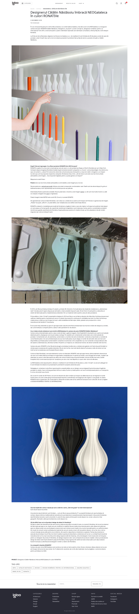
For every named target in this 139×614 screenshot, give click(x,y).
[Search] (116, 3)
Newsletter (55, 601)
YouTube (113, 601)
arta (14, 568)
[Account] (121, 3)
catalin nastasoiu (25, 568)
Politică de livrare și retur (99, 604)
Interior (35, 599)
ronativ (26, 571)
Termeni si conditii (96, 596)
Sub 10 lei (75, 606)
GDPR (93, 599)
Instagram (113, 599)
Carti (73, 599)
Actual (38, 8)
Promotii (74, 604)
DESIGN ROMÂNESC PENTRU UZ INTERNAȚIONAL (58, 568)
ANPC (93, 606)
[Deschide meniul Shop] (83, 3)
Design (37, 568)
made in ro (17, 571)
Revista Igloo (70, 3)
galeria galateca (83, 568)
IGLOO (32, 8)
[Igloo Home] (15, 3)
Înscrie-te (97, 584)
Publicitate (55, 596)
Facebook (113, 596)
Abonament (59, 3)
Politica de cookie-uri (97, 601)
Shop (80, 3)
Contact (54, 599)
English (35, 606)
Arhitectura (36, 596)
